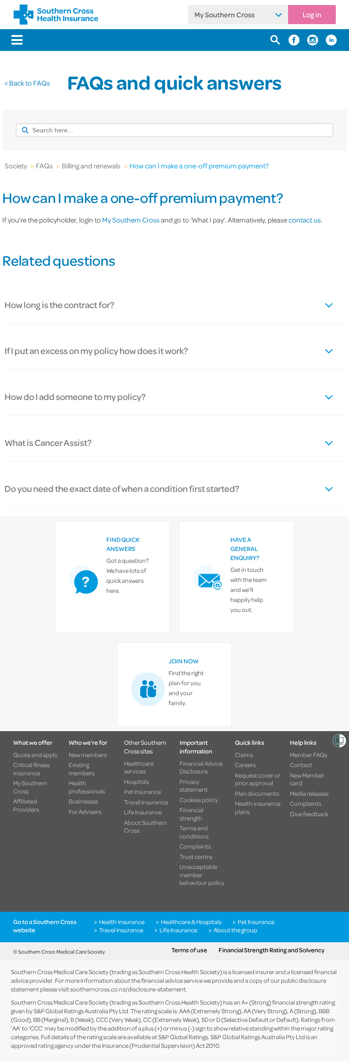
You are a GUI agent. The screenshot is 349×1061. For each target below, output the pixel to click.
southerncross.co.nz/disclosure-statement (128, 989)
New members (88, 755)
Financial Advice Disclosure (201, 767)
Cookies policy (198, 800)
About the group (235, 930)
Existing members (82, 769)
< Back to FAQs (27, 83)
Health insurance (122, 922)
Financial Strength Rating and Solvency (271, 950)
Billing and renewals (91, 166)
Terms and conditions (194, 832)
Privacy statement (193, 785)
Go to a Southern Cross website (45, 926)
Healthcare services (139, 767)
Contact (301, 765)
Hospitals (136, 782)
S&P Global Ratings (183, 1036)
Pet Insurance (142, 792)
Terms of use (189, 950)
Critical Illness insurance (31, 769)
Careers (245, 765)
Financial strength (191, 814)
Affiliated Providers (26, 805)
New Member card (307, 779)
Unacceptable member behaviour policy (201, 875)
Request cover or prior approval (257, 779)
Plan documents (257, 793)
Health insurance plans (257, 807)
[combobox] (167, 130)
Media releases (309, 793)
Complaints (195, 846)
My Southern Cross (224, 15)
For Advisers (85, 812)
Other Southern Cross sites (145, 746)
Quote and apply (35, 755)
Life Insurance (143, 812)
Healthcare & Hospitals (191, 922)
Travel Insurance (146, 802)
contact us (305, 220)
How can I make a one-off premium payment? (199, 166)
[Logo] (56, 15)
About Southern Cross (145, 826)
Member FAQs (308, 755)
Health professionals (87, 787)
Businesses (83, 801)
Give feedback (309, 814)
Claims (244, 755)
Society (16, 166)
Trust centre (195, 857)
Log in (312, 15)
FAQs (44, 166)
